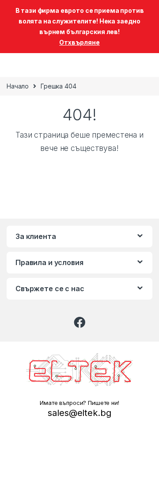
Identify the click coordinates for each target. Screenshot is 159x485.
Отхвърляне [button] (79, 42)
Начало (18, 86)
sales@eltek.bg (79, 413)
